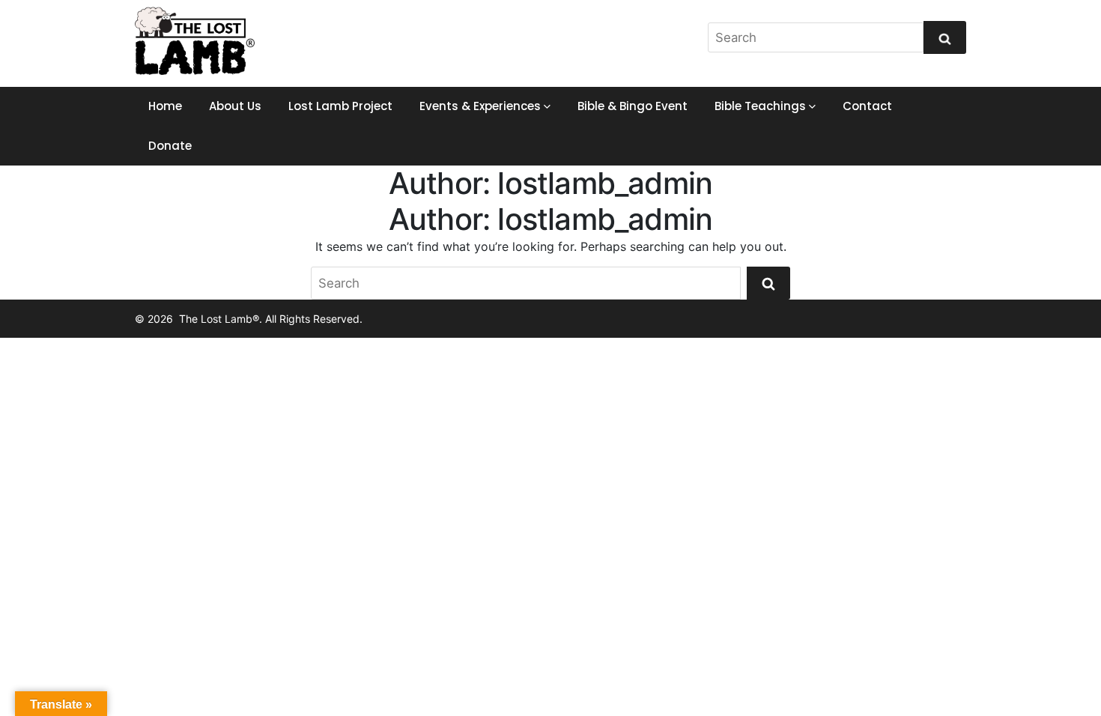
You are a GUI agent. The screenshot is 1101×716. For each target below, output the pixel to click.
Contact (867, 106)
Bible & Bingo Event (632, 106)
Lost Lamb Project (340, 106)
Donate (170, 146)
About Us (235, 106)
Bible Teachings (760, 106)
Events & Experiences (480, 106)
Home (165, 106)
